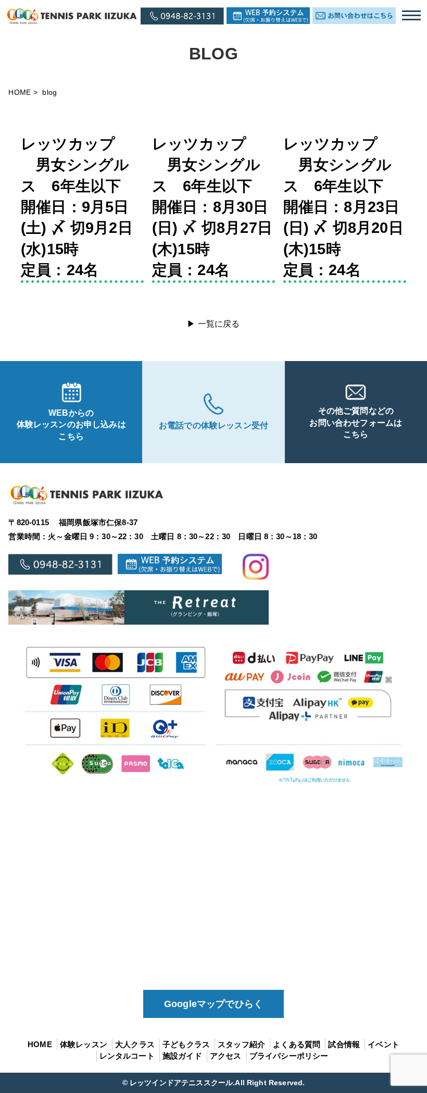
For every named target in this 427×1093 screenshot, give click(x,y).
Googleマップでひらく (213, 1004)
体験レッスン (83, 1044)
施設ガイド (182, 1055)
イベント (383, 1044)
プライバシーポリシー (289, 1055)
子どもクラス (186, 1044)
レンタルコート (127, 1055)
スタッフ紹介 (241, 1044)
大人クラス (135, 1044)
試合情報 (344, 1044)
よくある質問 (296, 1044)
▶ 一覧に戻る (213, 323)
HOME (19, 92)
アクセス (226, 1055)
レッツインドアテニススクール (181, 1082)
